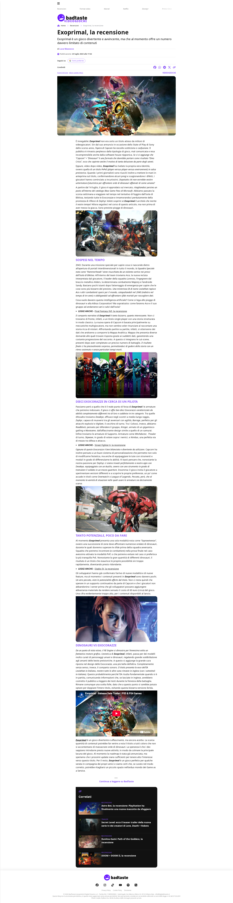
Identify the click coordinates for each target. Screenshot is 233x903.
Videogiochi (169, 72)
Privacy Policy (106, 890)
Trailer (104, 819)
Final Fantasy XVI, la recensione (111, 311)
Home (63, 25)
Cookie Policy (117, 890)
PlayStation (62, 73)
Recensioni (74, 25)
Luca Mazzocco (66, 49)
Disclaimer (127, 890)
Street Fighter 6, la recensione (110, 445)
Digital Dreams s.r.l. (91, 894)
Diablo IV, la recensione (107, 568)
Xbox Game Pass (76, 73)
